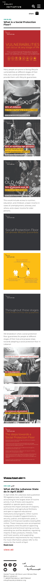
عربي (12, 485)
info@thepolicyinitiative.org (15, 580)
